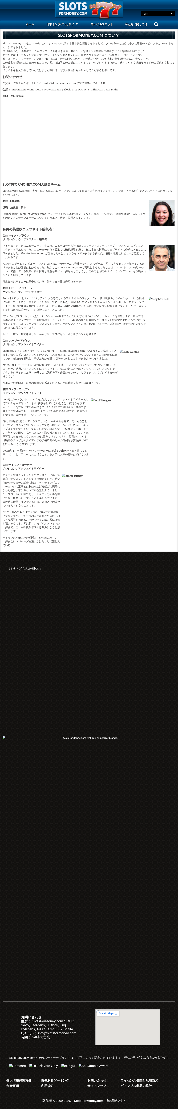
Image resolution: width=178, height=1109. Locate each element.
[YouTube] (131, 1066)
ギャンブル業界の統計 (136, 1086)
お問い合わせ (96, 1080)
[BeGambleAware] (94, 1066)
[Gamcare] (17, 1066)
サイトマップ (96, 1086)
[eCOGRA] (68, 1066)
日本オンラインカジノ (60, 24)
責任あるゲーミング (55, 1080)
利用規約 (47, 1086)
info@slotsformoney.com (57, 1033)
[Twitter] (142, 1066)
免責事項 (12, 1086)
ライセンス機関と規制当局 (139, 1080)
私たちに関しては (136, 24)
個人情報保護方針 (18, 1080)
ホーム (30, 24)
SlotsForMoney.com (89, 1101)
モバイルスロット (102, 24)
